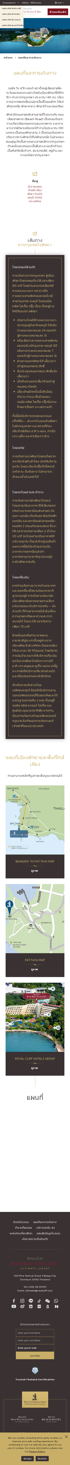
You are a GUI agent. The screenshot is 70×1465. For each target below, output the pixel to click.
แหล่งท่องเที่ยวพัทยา (21, 1233)
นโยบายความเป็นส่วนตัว (35, 1239)
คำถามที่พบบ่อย (23, 1228)
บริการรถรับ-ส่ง (45, 1228)
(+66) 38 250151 (37, 1287)
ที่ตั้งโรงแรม (36, 3)
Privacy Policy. (37, 1451)
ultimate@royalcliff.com (39, 1290)
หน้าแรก (25, 3)
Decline (42, 1458)
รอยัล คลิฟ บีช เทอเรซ (11, 19)
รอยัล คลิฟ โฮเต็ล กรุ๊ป (11, 8)
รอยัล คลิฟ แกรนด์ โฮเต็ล (13, 25)
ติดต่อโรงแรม (21, 1222)
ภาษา (59, 3)
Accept (28, 1458)
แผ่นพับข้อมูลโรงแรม (48, 1233)
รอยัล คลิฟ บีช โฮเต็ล (11, 14)
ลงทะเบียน (35, 1356)
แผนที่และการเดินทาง (29, 57)
